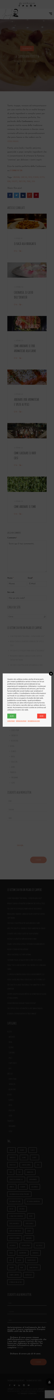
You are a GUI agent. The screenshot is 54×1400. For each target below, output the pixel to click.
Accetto (12, 716)
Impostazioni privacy (21, 721)
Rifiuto (41, 716)
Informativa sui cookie (34, 721)
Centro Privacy (11, 721)
